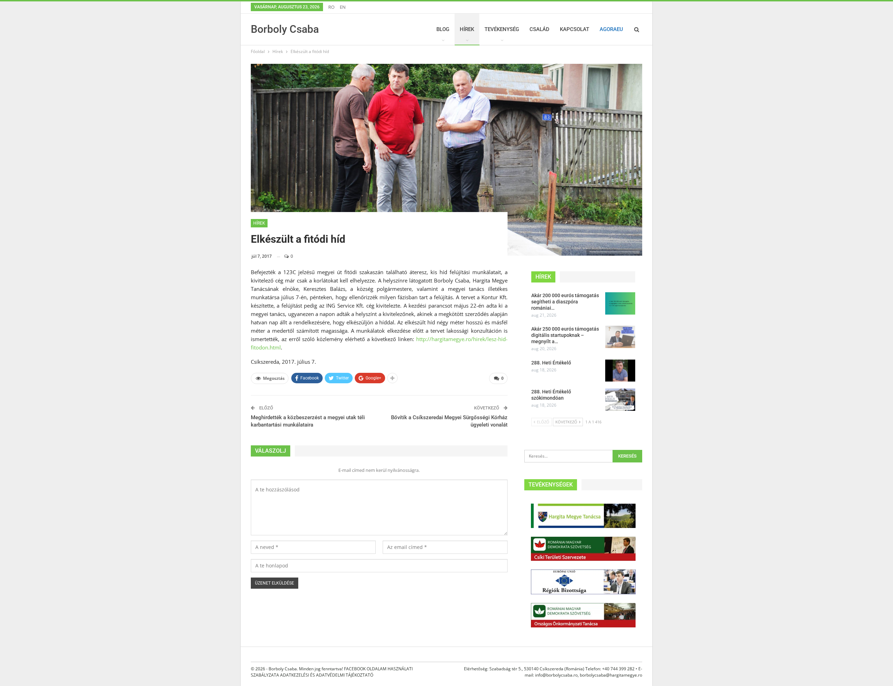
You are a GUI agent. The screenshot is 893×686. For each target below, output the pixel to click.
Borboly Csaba (285, 29)
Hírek (467, 29)
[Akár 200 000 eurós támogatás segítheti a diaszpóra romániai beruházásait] (620, 303)
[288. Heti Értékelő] (620, 371)
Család (539, 29)
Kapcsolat (574, 29)
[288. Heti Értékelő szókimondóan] (620, 400)
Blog (442, 29)
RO (331, 7)
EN (343, 7)
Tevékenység (502, 29)
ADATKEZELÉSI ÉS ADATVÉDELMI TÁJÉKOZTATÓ (326, 675)
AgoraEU (611, 29)
